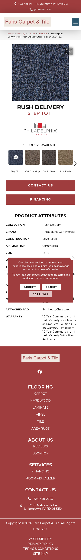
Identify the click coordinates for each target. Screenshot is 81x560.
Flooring (20, 33)
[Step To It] (16, 157)
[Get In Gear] (49, 157)
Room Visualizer (40, 478)
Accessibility (40, 538)
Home (11, 33)
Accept (30, 286)
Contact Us (40, 185)
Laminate (41, 407)
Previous (5, 158)
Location (40, 453)
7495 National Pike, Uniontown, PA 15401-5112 (43, 3)
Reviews (40, 446)
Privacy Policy (40, 543)
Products (42, 33)
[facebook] (39, 372)
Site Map (40, 553)
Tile (40, 421)
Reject (51, 286)
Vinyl (40, 414)
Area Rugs (40, 428)
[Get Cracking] (32, 157)
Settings (40, 294)
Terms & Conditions (40, 548)
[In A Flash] (65, 157)
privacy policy (39, 274)
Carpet (31, 33)
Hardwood (40, 400)
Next (75, 158)
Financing (40, 199)
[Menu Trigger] (75, 22)
